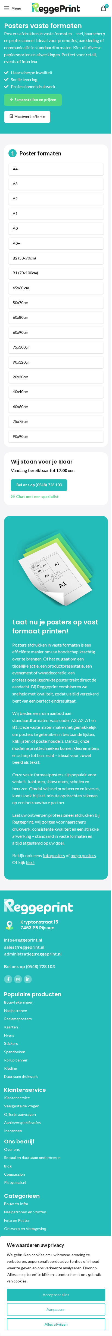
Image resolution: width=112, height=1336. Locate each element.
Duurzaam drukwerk (21, 1076)
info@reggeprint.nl (23, 939)
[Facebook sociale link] (8, 979)
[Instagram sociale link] (18, 979)
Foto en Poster (17, 1220)
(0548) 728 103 (40, 966)
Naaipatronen (15, 1010)
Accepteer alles (56, 1294)
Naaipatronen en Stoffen (25, 1212)
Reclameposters (18, 1018)
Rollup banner (15, 1060)
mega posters (83, 855)
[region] (56, 1286)
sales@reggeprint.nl (24, 946)
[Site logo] (56, 7)
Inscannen (13, 1130)
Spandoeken (14, 1051)
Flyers (9, 1035)
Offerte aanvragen (20, 1114)
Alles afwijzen (56, 1324)
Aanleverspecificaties (22, 1122)
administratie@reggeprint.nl (32, 953)
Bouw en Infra (16, 1203)
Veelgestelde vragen (21, 1106)
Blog (8, 1166)
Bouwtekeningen (18, 1002)
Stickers (11, 1043)
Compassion (14, 1174)
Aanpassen (56, 1309)
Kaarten (11, 1027)
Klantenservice (17, 1097)
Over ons (12, 1149)
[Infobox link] (53, 925)
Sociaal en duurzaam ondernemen (32, 1157)
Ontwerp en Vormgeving (25, 1228)
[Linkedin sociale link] (28, 979)
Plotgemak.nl (15, 1182)
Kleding (10, 1068)
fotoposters (54, 855)
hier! (30, 862)
